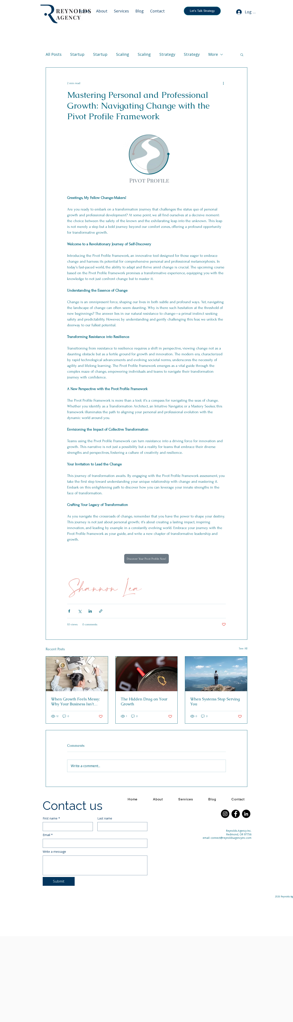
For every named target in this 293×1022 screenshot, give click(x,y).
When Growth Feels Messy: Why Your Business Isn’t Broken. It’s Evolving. (75, 701)
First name (51, 818)
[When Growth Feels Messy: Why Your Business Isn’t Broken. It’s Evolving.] (77, 673)
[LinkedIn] (246, 814)
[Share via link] (101, 611)
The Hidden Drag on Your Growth (144, 701)
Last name (104, 818)
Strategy (167, 54)
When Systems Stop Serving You (215, 701)
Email (48, 835)
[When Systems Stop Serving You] (216, 673)
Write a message (54, 852)
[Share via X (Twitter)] (80, 611)
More (213, 54)
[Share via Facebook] (69, 611)
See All (243, 648)
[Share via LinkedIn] (90, 611)
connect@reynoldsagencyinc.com (231, 838)
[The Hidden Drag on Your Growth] (147, 673)
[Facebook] (235, 814)
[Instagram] (225, 814)
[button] (242, 54)
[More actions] (223, 83)
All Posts (54, 54)
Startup (77, 54)
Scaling (122, 54)
